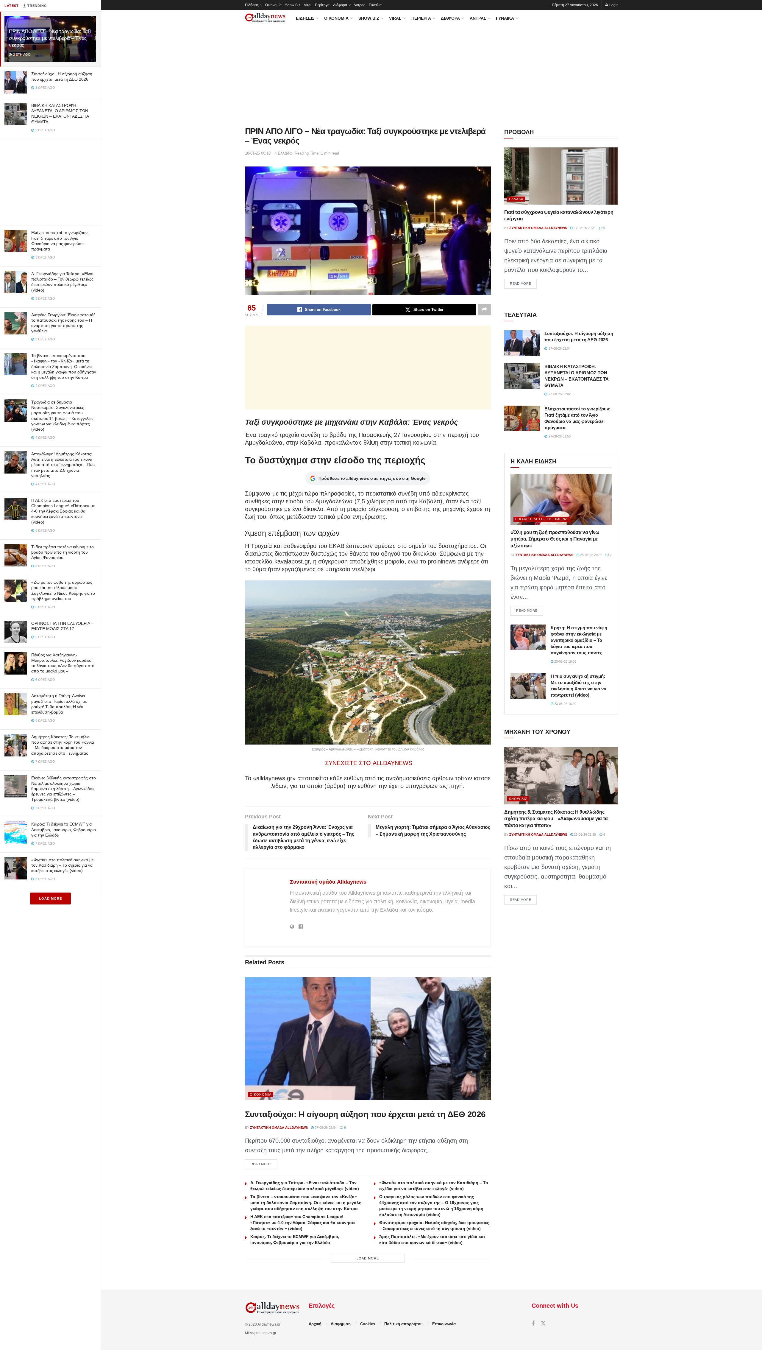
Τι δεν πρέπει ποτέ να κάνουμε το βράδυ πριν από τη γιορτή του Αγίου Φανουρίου (62, 552)
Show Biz (292, 5)
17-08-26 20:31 (584, 228)
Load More (50, 898)
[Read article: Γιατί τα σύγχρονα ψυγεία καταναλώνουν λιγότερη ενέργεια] (561, 176)
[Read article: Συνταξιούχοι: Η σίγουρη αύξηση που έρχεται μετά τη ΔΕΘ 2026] (368, 1038)
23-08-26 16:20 (564, 704)
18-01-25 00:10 (258, 153)
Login (613, 5)
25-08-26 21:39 (584, 834)
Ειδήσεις (252, 5)
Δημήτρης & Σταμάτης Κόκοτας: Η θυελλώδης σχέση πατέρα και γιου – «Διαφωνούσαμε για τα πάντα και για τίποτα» (556, 818)
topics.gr (269, 1333)
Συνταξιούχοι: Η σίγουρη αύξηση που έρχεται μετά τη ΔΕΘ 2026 (365, 1114)
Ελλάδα (285, 153)
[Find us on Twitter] (543, 1323)
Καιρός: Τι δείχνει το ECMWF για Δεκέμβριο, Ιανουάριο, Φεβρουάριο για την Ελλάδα (63, 829)
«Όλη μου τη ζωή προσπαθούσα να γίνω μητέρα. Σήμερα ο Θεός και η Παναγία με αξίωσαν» (554, 539)
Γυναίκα (375, 5)
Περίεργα (322, 5)
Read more (264, 1164)
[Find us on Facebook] (533, 1323)
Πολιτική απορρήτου (403, 1324)
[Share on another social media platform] (484, 309)
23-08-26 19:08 (564, 661)
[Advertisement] (50, 181)
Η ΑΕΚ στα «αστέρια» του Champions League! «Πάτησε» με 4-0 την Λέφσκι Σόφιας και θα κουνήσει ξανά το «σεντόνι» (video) (63, 511)
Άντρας (359, 5)
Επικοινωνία (444, 1324)
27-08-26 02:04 (325, 1127)
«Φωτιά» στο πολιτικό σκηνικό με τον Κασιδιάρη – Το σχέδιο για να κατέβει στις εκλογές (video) (62, 865)
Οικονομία (273, 5)
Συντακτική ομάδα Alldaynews (328, 882)
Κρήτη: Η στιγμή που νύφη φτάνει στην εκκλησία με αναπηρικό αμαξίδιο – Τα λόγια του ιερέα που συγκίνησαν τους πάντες (579, 640)
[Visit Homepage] (265, 17)
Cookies (367, 1324)
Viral (307, 5)
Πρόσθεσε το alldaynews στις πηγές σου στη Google (372, 478)
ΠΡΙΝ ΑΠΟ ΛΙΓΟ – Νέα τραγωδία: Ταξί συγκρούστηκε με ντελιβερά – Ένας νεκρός (50, 38)
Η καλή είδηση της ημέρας (542, 519)
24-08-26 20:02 (590, 555)
